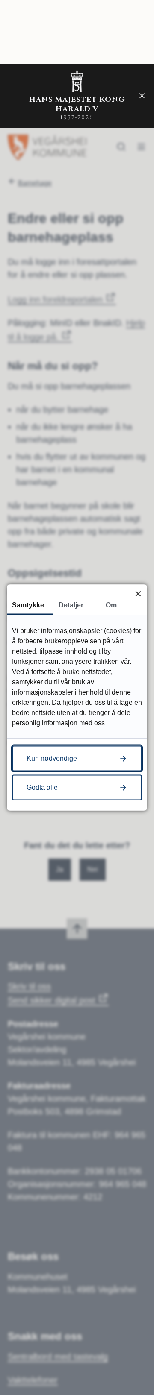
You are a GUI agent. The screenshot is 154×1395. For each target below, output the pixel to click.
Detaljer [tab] (71, 605)
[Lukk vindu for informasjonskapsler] (138, 593)
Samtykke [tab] (28, 605)
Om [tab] (111, 605)
